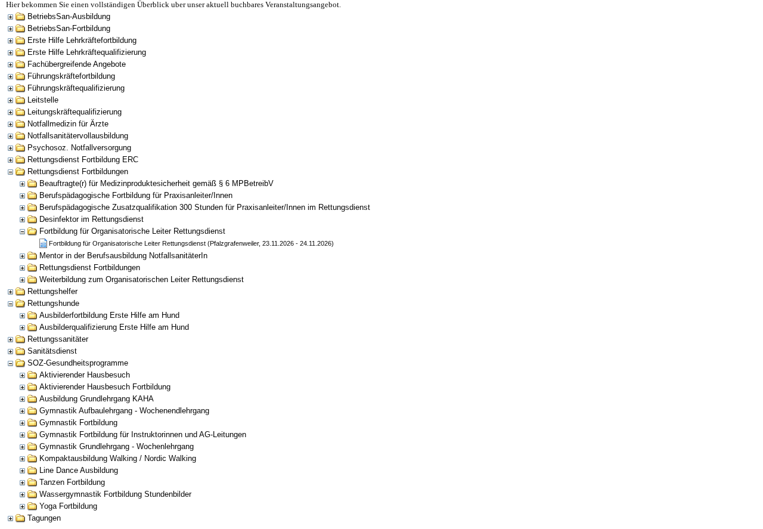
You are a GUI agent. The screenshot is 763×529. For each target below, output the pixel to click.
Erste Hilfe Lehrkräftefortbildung (82, 40)
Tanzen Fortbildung (72, 482)
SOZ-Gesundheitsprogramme (77, 362)
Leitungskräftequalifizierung (74, 111)
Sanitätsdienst (52, 351)
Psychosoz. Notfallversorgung (79, 147)
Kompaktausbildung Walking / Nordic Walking (117, 458)
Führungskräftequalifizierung (76, 87)
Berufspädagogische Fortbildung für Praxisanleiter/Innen (135, 195)
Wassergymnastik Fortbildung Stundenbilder (115, 494)
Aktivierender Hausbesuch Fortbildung (104, 386)
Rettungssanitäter (57, 339)
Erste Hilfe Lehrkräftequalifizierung (86, 52)
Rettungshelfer (52, 291)
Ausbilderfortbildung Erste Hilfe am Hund (109, 315)
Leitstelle (42, 99)
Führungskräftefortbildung (71, 76)
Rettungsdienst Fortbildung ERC (82, 159)
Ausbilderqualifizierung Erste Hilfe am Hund (114, 327)
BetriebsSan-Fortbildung (68, 28)
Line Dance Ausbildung (78, 470)
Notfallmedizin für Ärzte (67, 123)
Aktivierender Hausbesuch (84, 374)
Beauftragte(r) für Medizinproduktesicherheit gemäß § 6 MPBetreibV (156, 183)
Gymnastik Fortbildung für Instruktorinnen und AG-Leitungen (142, 434)
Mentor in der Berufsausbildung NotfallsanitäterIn (123, 255)
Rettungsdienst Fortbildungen (77, 171)
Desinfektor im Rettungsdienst (91, 219)
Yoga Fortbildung (68, 506)
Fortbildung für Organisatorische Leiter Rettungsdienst (132, 231)
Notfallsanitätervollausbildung (77, 135)
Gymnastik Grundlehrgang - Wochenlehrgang (116, 446)
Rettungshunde (53, 303)
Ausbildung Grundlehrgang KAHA (96, 398)
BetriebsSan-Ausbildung (68, 16)
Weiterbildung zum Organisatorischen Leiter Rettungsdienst (141, 279)
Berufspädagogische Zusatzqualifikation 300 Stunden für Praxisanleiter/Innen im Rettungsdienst (204, 207)
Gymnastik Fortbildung (78, 422)
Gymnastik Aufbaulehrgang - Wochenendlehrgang (124, 410)
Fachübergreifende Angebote (76, 64)
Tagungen (44, 517)
